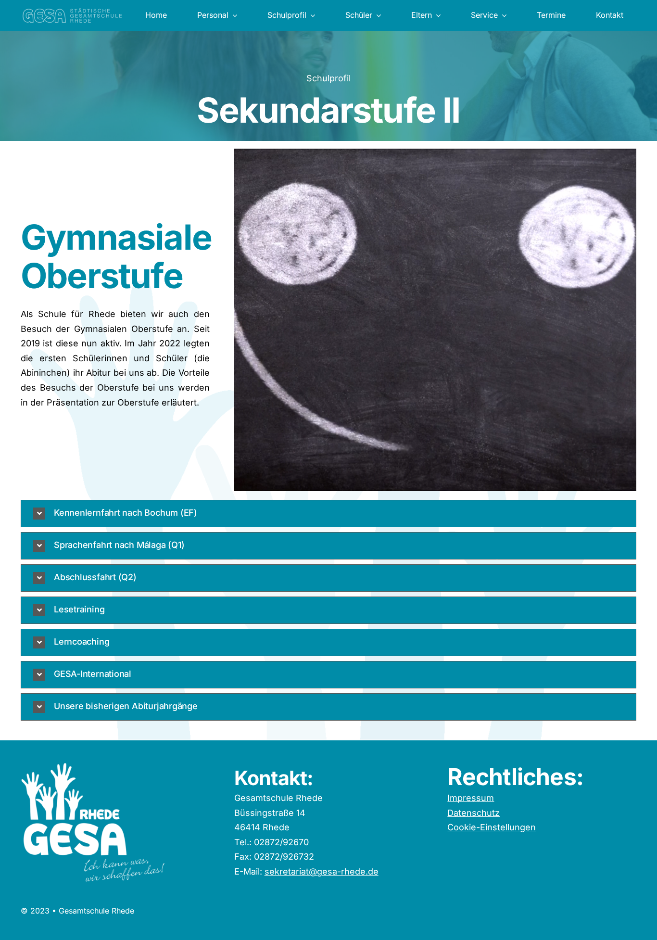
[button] (328, 513)
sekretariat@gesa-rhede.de (322, 871)
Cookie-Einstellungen (491, 827)
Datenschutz (473, 813)
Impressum (470, 798)
